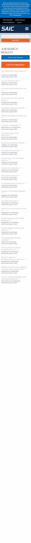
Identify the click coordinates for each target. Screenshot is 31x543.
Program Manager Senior (12, 108)
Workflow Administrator (12, 143)
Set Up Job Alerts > (16, 65)
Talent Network (7, 20)
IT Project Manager (10, 125)
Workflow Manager (10, 168)
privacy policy (17, 15)
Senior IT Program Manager (13, 191)
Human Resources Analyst (12, 183)
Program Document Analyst (13, 71)
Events (19, 22)
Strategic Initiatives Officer (13, 209)
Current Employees (8, 22)
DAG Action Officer (9, 81)
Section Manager (9, 201)
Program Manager (9, 176)
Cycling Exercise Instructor (13, 88)
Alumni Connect (20, 20)
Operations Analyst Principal (14, 116)
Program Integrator (10, 151)
